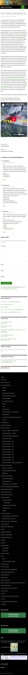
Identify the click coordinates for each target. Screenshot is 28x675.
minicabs (4, 419)
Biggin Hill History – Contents (9, 433)
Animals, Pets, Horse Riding (8, 393)
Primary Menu (26, 7)
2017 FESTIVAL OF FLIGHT (7, 150)
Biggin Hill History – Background (10, 435)
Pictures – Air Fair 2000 (7, 468)
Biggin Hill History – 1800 (8, 441)
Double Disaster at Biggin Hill (9, 470)
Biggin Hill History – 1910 (8, 446)
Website (3, 276)
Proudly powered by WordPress (7, 673)
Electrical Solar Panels (7, 478)
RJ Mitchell (22, 34)
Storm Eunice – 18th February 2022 (9, 339)
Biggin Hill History (5, 427)
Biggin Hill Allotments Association (9, 521)
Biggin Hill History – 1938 (8, 457)
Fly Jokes (3, 593)
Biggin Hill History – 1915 (8, 452)
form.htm (3, 598)
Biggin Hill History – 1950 (8, 460)
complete (4, 387)
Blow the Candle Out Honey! (9, 518)
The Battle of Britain (5, 513)
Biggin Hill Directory (6, 385)
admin (8, 16)
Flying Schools (5, 409)
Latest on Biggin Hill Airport (7, 335)
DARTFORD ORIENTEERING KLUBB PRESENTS (10, 486)
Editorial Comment (5, 574)
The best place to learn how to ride (9, 601)
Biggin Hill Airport (5, 497)
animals (4, 390)
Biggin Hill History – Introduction (10, 430)
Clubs (3, 406)
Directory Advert (9, 304)
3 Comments (13, 16)
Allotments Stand (5, 524)
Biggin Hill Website (6, 7)
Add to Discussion (5, 566)
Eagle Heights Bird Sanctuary (8, 572)
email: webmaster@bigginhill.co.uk (8, 361)
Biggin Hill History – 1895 (8, 449)
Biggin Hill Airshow (6, 500)
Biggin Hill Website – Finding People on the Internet (13, 582)
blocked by (14, 616)
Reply (5, 179)
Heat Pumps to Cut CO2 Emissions (9, 484)
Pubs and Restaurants (6, 425)
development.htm (6, 508)
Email (2, 270)
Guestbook (3, 604)
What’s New (3, 379)
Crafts (3, 558)
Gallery (2, 377)
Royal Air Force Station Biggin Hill (15, 309)
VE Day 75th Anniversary (6, 326)
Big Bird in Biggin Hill (6, 532)
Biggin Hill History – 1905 (8, 443)
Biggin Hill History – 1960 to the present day (12, 462)
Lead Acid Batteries (6, 481)
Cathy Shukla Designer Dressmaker (9, 569)
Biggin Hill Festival (5, 382)
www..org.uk (5, 647)
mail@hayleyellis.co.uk (8, 228)
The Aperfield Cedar (6, 438)
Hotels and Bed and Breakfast (9, 395)
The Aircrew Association (6, 494)
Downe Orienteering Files (7, 489)
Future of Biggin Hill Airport (14, 301)
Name (2, 264)
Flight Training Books (6, 585)
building (4, 403)
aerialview (4, 473)
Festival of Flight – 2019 (6, 322)
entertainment (5, 414)
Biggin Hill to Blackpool (6, 534)
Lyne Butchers (5, 548)
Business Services (5, 422)
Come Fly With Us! (5, 145)
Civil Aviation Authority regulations (16, 79)
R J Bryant (3, 540)
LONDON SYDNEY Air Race (14, 312)
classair (4, 510)
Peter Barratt (6, 185)
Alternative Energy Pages (7, 476)
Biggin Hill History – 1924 (8, 454)
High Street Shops (6, 398)
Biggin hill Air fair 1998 (6, 465)
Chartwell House (5, 553)
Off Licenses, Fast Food (7, 401)
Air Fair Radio (7, 502)
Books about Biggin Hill (6, 537)
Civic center (5, 550)
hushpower (6, 307)
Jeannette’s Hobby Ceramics (8, 561)
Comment (3, 246)
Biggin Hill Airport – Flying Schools (10, 411)
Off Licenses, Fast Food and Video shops (11, 417)
